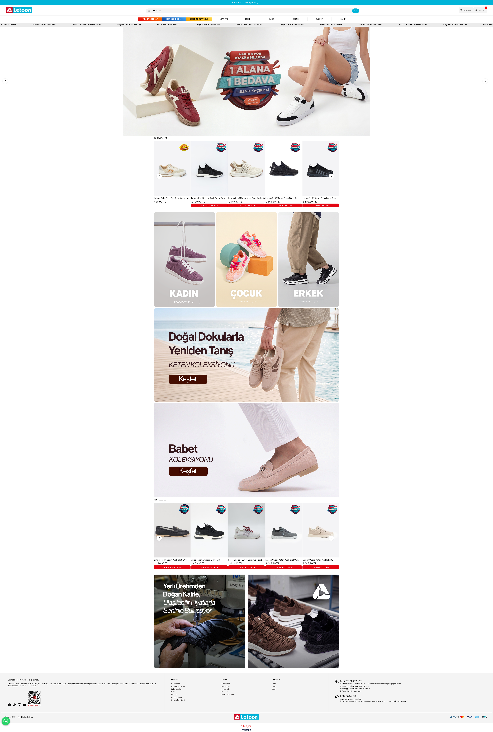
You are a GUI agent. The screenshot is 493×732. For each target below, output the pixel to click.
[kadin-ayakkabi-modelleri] (184, 259)
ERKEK (247, 19)
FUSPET (319, 19)
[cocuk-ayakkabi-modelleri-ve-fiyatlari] (246, 259)
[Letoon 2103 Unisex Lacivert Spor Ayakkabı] (246, 168)
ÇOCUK (295, 19)
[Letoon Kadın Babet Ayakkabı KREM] (209, 530)
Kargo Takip (225, 689)
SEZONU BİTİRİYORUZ (199, 19)
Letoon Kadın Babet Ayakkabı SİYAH (281, 560)
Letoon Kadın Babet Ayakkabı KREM (207, 560)
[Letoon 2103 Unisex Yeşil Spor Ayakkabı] (320, 168)
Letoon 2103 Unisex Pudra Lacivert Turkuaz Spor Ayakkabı (283, 198)
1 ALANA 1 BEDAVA (149, 19)
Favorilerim (225, 686)
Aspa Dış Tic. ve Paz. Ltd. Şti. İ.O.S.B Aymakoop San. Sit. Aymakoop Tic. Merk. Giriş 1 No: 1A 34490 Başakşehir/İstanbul (373, 700)
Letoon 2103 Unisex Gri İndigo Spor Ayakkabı (209, 198)
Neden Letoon (176, 697)
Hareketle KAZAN (178, 700)
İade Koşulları (176, 689)
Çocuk (274, 689)
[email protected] (354, 691)
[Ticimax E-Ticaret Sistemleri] (246, 730)
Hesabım (224, 692)
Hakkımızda (175, 684)
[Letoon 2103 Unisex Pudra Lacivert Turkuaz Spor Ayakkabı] (283, 168)
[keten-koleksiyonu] (246, 355)
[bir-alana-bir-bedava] (246, 81)
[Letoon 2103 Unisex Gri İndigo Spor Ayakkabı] (209, 168)
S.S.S (173, 692)
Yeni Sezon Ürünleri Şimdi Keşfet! (246, 3)
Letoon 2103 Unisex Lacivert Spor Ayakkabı (246, 198)
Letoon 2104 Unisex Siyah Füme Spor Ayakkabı (172, 198)
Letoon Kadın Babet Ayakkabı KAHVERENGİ (246, 560)
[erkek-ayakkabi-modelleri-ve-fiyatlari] (308, 259)
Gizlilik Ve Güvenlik (228, 694)
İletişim (174, 694)
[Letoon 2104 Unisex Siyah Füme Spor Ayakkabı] (172, 168)
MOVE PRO (224, 19)
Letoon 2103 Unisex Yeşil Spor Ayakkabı (320, 198)
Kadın (274, 684)
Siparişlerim (225, 684)
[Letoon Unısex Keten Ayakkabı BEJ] (172, 530)
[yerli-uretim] (246, 621)
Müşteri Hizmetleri (178, 686)
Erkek (274, 686)
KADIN (271, 19)
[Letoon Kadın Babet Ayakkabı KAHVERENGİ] (246, 530)
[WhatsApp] (6, 721)
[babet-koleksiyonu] (246, 450)
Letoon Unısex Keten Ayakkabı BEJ (169, 560)
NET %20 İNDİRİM (173, 19)
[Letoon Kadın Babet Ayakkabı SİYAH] (283, 530)
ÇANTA (343, 19)
